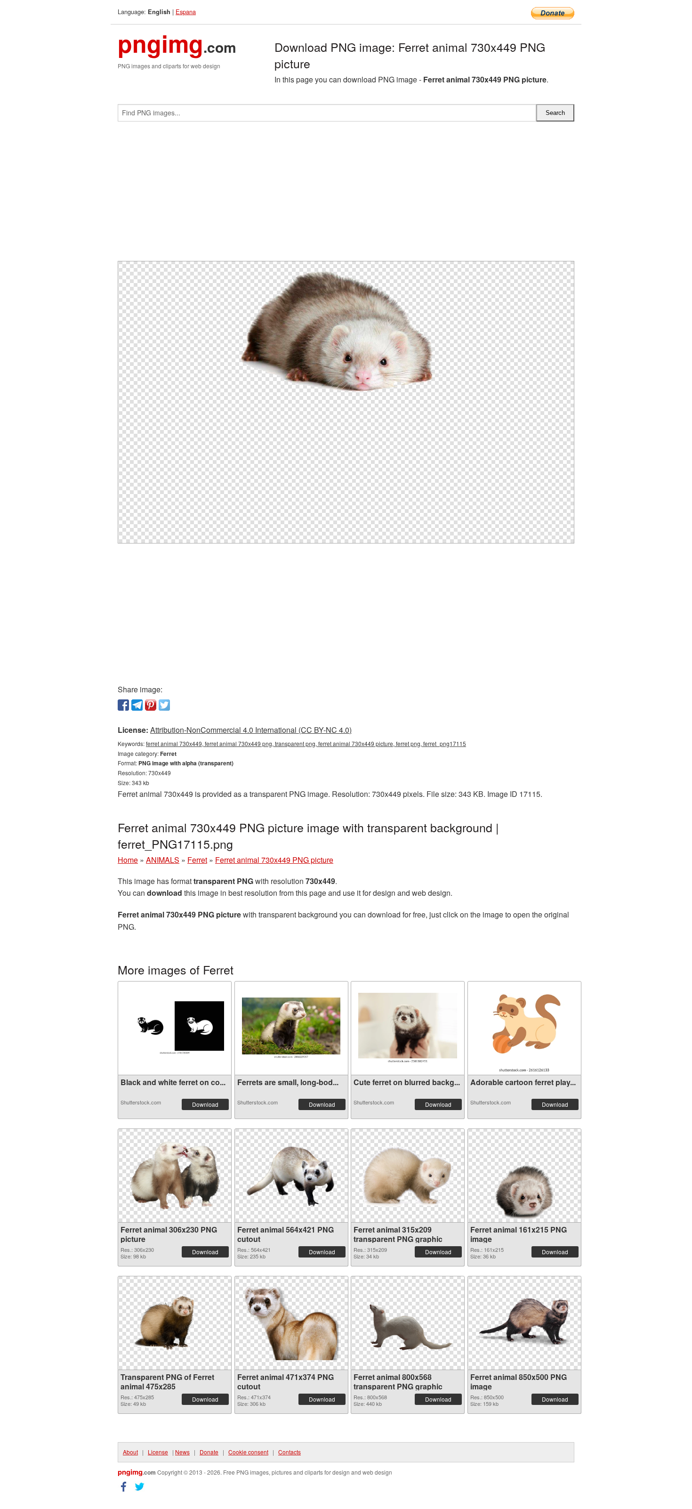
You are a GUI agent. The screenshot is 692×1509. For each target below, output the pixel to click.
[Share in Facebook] (123, 705)
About (130, 1452)
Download (205, 1104)
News (182, 1452)
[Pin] (150, 705)
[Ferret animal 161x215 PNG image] (524, 1175)
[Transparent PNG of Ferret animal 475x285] (175, 1323)
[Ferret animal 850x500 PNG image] (524, 1322)
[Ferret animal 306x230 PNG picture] (175, 1175)
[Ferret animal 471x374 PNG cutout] (291, 1323)
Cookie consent (248, 1452)
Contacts (289, 1452)
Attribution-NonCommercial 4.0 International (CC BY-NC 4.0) (251, 729)
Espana (186, 11)
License (158, 1452)
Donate (209, 1452)
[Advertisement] (346, 195)
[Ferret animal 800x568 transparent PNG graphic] (408, 1323)
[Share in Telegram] (137, 705)
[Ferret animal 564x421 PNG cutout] (291, 1175)
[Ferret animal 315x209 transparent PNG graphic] (408, 1175)
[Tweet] (164, 705)
